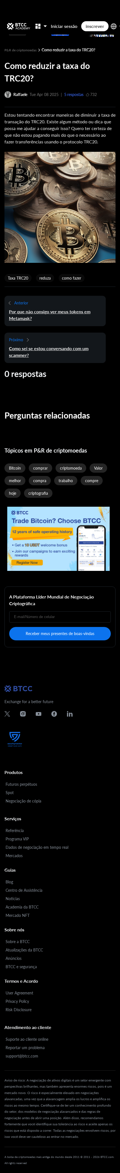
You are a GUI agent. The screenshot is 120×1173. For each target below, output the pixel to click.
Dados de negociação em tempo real (37, 847)
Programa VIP (17, 839)
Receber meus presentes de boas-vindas (60, 633)
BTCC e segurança (21, 966)
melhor (15, 480)
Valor (98, 468)
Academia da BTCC (22, 907)
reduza (45, 278)
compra (39, 480)
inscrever (95, 26)
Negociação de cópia (23, 801)
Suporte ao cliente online (27, 1039)
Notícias (13, 898)
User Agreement (19, 993)
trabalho (66, 480)
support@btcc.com (22, 1056)
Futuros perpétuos (21, 784)
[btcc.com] (18, 26)
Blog (9, 881)
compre (91, 480)
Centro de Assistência (24, 890)
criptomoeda (71, 468)
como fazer (71, 278)
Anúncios (13, 958)
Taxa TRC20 (18, 278)
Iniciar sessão (64, 26)
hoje (12, 493)
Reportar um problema (25, 1047)
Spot (10, 792)
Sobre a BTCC (18, 941)
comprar (40, 468)
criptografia (38, 493)
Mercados (14, 855)
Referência (15, 830)
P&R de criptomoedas (20, 50)
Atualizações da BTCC (24, 950)
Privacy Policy (17, 1001)
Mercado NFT (18, 915)
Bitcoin (15, 468)
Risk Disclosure (19, 1009)
